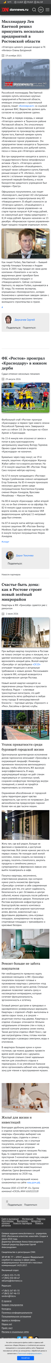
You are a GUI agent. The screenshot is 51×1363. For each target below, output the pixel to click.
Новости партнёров (22, 1223)
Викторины (22, 1221)
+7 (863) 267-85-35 (11, 1290)
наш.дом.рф (33, 1182)
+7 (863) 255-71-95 (11, 1275)
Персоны (41, 1218)
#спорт (5, 541)
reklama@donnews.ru (12, 1280)
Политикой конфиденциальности (30, 1353)
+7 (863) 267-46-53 (11, 1293)
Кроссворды (8, 1221)
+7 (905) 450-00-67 (11, 1278)
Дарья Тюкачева (24, 555)
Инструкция (27, 1218)
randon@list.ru (9, 1296)
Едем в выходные (10, 1218)
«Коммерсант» (26, 105)
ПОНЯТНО (25, 1358)
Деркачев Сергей (25, 319)
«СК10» (37, 664)
